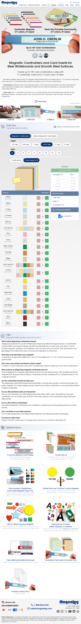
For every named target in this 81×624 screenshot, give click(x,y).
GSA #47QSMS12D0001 (10, 605)
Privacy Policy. (13, 621)
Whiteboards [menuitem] (23, 5)
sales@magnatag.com (41, 608)
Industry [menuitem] (46, 5)
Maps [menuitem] (71, 5)
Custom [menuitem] (77, 5)
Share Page (42, 101)
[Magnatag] (69, 602)
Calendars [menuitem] (61, 5)
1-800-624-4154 (41, 605)
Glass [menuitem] (66, 5)
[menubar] (49, 5)
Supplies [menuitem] (53, 5)
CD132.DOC (68, 216)
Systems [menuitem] (34, 5)
